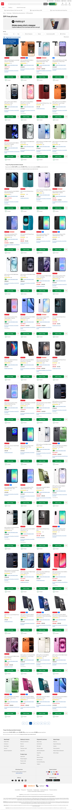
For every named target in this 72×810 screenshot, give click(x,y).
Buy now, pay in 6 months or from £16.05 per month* (27, 69)
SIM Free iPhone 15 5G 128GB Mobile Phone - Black (27, 142)
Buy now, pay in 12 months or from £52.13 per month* (11, 537)
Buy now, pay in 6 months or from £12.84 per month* (59, 242)
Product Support (23, 758)
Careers (54, 746)
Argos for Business (57, 743)
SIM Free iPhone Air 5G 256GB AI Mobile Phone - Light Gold (42, 655)
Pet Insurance (39, 759)
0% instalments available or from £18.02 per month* (60, 202)
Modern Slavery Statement (58, 750)
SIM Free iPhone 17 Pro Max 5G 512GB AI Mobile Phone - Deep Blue (11, 571)
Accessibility (17, 789)
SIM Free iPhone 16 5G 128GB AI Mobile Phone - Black (27, 275)
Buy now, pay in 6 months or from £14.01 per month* (12, 152)
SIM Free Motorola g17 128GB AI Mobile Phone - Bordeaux (11, 657)
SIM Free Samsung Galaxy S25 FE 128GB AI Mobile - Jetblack (58, 192)
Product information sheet (12, 65)
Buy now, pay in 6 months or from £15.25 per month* (43, 242)
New (18, 33)
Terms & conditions (53, 789)
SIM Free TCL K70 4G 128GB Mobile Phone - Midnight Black (43, 572)
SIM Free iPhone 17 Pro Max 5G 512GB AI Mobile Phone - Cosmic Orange (27, 655)
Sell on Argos (55, 752)
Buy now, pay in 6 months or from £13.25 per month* (11, 71)
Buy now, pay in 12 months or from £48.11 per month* (59, 411)
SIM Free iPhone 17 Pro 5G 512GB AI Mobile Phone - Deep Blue (59, 402)
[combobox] (25, 4)
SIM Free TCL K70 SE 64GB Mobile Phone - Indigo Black (10, 360)
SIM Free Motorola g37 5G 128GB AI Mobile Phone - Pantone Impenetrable (59, 615)
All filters (64, 33)
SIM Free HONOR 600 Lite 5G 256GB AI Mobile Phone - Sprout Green (11, 697)
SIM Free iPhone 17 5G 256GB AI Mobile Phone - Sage (59, 142)
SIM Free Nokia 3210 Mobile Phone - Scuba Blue (27, 235)
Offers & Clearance (28, 33)
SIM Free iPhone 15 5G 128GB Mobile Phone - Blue (11, 275)
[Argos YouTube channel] (12, 780)
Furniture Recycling (41, 761)
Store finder (6, 746)
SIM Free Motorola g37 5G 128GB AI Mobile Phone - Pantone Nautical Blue (43, 615)
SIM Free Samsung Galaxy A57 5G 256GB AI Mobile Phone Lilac (10, 403)
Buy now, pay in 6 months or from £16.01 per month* (27, 328)
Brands (39, 33)
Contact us (6, 743)
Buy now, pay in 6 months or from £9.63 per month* (27, 369)
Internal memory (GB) (50, 33)
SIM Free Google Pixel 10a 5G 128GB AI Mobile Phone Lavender (27, 317)
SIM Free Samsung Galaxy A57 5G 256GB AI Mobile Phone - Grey (58, 276)
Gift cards (39, 746)
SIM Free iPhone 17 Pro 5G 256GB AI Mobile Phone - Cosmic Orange (59, 102)
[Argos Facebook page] (15, 780)
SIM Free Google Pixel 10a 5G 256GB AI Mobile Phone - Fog (27, 529)
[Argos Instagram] (25, 780)
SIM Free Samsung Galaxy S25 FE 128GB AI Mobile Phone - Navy (10, 235)
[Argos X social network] (19, 780)
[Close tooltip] (17, 40)
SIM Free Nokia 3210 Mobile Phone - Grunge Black (59, 360)
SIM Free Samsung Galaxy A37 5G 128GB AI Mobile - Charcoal (10, 317)
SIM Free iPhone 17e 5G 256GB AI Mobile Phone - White (58, 486)
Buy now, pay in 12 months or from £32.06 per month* (43, 151)
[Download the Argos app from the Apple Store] (49, 781)
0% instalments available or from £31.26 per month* (43, 71)
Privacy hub (23, 789)
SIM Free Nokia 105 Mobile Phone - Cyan (27, 192)
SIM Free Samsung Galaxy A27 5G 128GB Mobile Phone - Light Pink (58, 529)
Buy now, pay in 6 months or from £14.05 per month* (27, 624)
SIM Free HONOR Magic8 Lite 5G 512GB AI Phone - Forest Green (11, 61)
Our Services (39, 743)
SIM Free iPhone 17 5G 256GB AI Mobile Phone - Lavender (43, 190)
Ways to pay (39, 741)
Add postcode (8, 37)
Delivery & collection (24, 741)
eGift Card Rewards (40, 750)
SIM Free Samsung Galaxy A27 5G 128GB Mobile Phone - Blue (10, 488)
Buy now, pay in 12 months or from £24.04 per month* (27, 111)
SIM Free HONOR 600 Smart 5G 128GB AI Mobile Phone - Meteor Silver (59, 61)
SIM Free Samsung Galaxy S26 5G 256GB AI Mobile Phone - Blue (42, 61)
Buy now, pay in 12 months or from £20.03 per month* (11, 111)
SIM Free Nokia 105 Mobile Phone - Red (43, 103)
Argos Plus (22, 750)
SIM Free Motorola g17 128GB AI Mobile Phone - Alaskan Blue (27, 572)
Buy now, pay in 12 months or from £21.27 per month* (59, 285)
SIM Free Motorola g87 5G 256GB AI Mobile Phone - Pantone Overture (27, 615)
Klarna (38, 755)
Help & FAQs (6, 741)
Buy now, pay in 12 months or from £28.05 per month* (27, 284)
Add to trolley (10, 77)
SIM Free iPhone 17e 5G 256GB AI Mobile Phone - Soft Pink (26, 102)
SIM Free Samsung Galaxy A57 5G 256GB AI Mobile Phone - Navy (26, 488)
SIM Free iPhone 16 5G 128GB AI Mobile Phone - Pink (59, 655)
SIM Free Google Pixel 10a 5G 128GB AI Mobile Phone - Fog (43, 403)
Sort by (4, 31)
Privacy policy (29, 789)
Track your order (23, 748)
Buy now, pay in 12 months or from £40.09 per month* (59, 111)
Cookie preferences (44, 789)
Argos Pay (39, 752)
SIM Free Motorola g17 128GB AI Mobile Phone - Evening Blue (43, 276)
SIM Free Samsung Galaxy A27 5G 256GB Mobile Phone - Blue (26, 446)
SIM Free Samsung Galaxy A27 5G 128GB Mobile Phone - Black (58, 235)
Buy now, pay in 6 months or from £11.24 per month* (60, 457)
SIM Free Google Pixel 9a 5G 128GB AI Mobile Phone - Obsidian (11, 143)
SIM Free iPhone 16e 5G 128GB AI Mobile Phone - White (10, 102)
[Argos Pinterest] (22, 780)
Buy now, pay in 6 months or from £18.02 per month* (11, 202)
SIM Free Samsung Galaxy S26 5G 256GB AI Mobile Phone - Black (42, 360)
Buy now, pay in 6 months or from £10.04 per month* (59, 69)
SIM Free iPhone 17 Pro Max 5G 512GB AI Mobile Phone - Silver (11, 528)
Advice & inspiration (8, 750)
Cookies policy (36, 789)
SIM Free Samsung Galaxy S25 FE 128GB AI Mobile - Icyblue (42, 317)
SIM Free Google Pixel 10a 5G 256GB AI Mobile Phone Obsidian (11, 192)
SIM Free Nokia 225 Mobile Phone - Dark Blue (59, 317)
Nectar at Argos (40, 757)
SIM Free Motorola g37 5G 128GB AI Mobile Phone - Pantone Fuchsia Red (27, 697)
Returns (22, 743)
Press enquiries (56, 748)
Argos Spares (23, 763)
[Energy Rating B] (5, 65)
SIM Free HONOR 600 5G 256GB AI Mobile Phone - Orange (26, 61)
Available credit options (40, 108)
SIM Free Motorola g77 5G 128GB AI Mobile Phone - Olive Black (27, 360)
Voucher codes (40, 748)
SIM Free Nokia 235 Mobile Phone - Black (43, 529)
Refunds (22, 746)
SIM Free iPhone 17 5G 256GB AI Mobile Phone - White (43, 445)
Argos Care (22, 756)
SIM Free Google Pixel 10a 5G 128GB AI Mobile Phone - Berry (59, 572)
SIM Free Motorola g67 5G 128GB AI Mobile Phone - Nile (43, 488)
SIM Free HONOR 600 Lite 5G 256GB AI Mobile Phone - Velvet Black (59, 446)
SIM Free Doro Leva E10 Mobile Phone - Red (12, 615)
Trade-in (38, 764)
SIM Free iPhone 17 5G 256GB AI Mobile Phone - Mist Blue (43, 142)
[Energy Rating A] (21, 65)
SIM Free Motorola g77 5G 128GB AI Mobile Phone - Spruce (43, 697)
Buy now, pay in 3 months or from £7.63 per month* (43, 498)
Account (5, 748)
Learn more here (19, 772)
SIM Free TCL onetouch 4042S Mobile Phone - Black (11, 446)
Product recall (23, 760)
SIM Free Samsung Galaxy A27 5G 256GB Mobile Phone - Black (42, 235)
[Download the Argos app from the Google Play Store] (56, 781)
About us (55, 741)
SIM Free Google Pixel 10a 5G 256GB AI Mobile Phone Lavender (59, 697)
